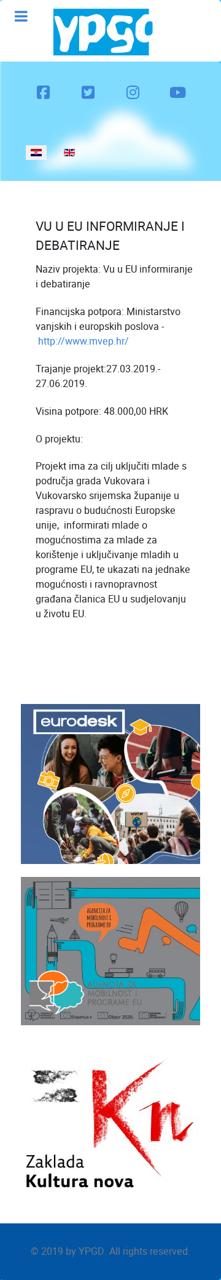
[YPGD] (107, 30)
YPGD (91, 1251)
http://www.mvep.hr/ (83, 341)
